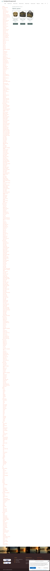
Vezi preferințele (46, 567)
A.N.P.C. (4, 557)
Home (5, 3)
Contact (42, 3)
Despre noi (38, 3)
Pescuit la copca (33, 3)
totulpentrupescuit (10, 1)
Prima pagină (13, 6)
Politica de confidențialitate (39, 569)
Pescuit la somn (15, 3)
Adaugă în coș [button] (15, 23)
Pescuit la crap (10, 3)
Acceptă (33, 567)
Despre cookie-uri (34, 569)
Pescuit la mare (27, 3)
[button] (48, 561)
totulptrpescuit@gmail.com (19, 559)
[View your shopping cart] (45, 3)
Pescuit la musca (21, 3)
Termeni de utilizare (44, 569)
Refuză (39, 567)
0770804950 (17, 560)
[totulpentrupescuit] (2, 1)
